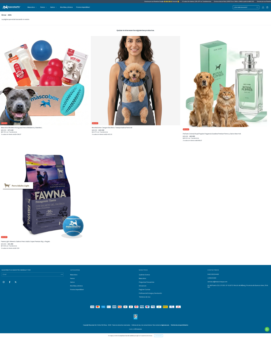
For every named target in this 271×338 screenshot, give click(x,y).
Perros (42, 7)
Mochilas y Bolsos (66, 7)
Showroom (142, 286)
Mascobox (31, 7)
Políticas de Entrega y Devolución (150, 293)
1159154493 (211, 278)
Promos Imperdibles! (83, 7)
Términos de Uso (144, 297)
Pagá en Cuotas (144, 289)
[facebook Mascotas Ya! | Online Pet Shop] (10, 282)
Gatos (52, 7)
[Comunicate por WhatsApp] (267, 329)
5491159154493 (213, 274)
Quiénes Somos (144, 275)
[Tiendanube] (135, 329)
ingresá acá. (165, 325)
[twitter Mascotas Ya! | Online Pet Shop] (16, 282)
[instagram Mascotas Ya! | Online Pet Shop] (4, 282)
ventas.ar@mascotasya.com (217, 282)
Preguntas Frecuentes (146, 282)
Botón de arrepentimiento (179, 325)
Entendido (158, 335)
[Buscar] (257, 7)
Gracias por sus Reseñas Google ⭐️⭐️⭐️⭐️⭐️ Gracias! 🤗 (131, 1)
